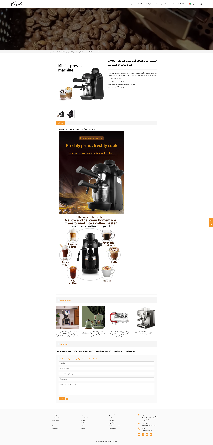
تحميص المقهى (112, 423)
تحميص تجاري (112, 428)
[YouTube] (139, 434)
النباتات (53, 423)
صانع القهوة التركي (130, 351)
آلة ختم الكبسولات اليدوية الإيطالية (83, 351)
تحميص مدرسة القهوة (114, 425)
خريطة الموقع (84, 423)
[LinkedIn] (147, 434)
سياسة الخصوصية (85, 417)
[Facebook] (143, 434)
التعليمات (83, 428)
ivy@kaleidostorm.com (149, 425)
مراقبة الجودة (55, 428)
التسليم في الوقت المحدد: (115, 84)
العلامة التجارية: (112, 79)
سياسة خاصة (71, 399)
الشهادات (83, 420)
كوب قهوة (111, 420)
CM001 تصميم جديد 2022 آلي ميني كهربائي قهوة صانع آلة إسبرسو (80, 52)
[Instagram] (151, 434)
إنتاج (53, 425)
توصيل (82, 425)
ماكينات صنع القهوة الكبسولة (104, 351)
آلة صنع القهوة (118, 351)
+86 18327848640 (147, 430)
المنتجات (57, 52)
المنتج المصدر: (112, 81)
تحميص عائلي (112, 417)
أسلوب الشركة (55, 420)
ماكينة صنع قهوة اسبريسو (64, 351)
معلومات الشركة (56, 417)
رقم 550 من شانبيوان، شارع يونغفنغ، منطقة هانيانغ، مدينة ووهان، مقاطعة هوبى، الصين (150, 419)
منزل (50, 52)
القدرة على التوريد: (113, 87)
